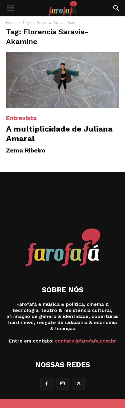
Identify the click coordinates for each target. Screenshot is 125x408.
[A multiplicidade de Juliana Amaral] (62, 80)
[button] (10, 8)
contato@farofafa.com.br (85, 341)
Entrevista (21, 118)
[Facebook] (46, 384)
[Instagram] (62, 384)
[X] (79, 384)
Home (11, 22)
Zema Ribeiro (25, 150)
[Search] (116, 8)
